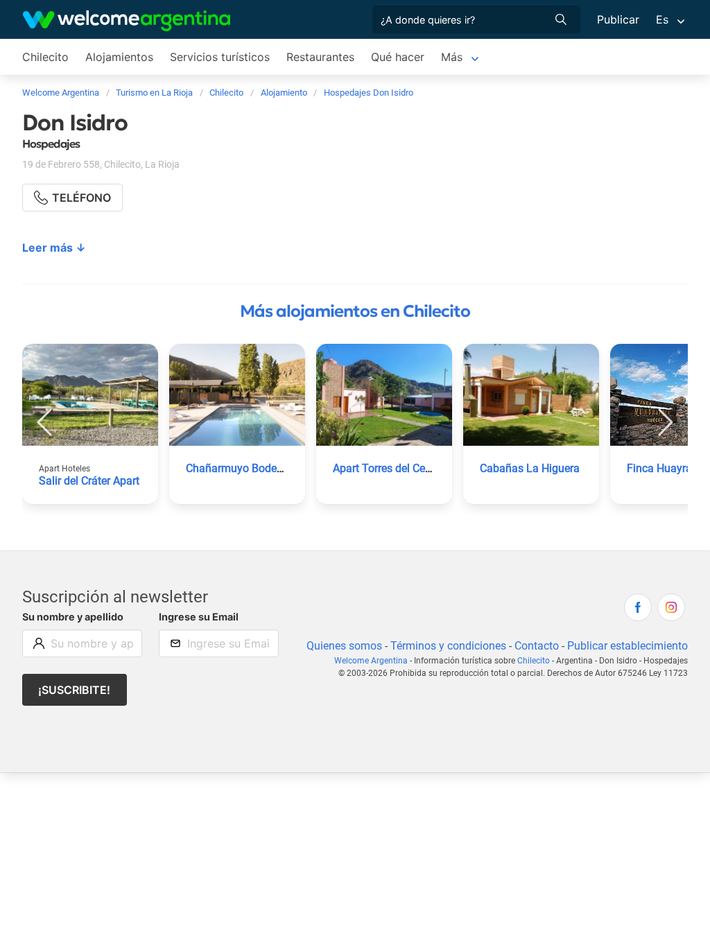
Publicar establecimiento (627, 645)
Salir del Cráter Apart (89, 480)
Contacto (536, 645)
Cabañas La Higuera (530, 468)
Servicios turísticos (220, 57)
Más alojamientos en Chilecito (355, 311)
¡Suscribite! (74, 690)
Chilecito (45, 57)
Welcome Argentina (371, 661)
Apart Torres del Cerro (385, 468)
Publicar (618, 19)
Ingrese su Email (199, 617)
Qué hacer (397, 57)
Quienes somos (344, 645)
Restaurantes (320, 57)
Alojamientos (119, 57)
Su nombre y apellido (72, 617)
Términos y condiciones (448, 645)
